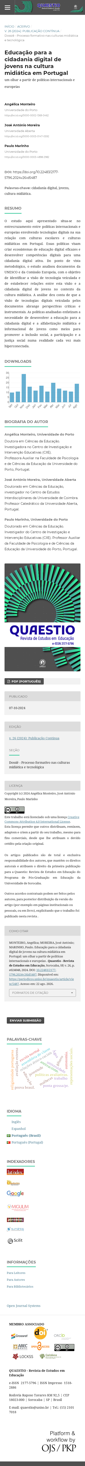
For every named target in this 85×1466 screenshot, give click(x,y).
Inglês (16, 1122)
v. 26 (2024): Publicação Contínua (32, 31)
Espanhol (19, 1128)
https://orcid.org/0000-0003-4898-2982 (27, 157)
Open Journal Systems (23, 1306)
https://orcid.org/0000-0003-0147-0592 (27, 136)
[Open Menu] (7, 7)
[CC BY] (64, 1350)
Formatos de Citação (30, 992)
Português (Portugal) (27, 1142)
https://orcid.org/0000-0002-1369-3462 (27, 115)
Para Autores (16, 1280)
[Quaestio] (15, 1196)
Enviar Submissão (25, 1020)
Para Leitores (16, 1273)
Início (9, 26)
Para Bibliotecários (20, 1286)
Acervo (23, 26)
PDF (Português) (26, 681)
